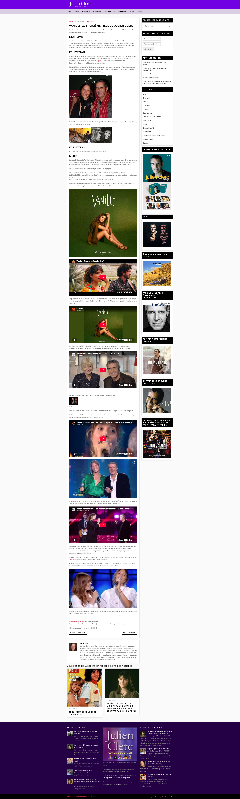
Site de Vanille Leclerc (76, 622)
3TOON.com (165, 797)
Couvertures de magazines (152, 117)
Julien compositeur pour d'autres (154, 135)
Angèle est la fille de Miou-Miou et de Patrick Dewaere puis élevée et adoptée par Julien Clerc (122, 707)
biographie (126, 778)
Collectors (146, 105)
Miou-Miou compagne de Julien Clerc (82, 713)
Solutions (146, 143)
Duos (145, 124)
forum (89, 657)
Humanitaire (110, 12)
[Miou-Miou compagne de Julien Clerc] (84, 688)
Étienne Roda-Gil (148, 128)
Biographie (97, 12)
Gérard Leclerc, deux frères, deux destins (156, 74)
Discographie (72, 12)
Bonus (132, 12)
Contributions (147, 113)
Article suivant (129, 632)
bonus (120, 784)
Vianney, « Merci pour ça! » (151, 78)
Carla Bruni (72, 559)
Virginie (98, 61)
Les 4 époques (148, 139)
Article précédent (78, 632)
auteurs (118, 778)
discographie (107, 778)
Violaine (71, 21)
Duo (70, 407)
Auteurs (85, 12)
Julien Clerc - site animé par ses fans (77, 796)
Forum (140, 12)
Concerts (122, 12)
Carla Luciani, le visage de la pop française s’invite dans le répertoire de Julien (157, 82)
